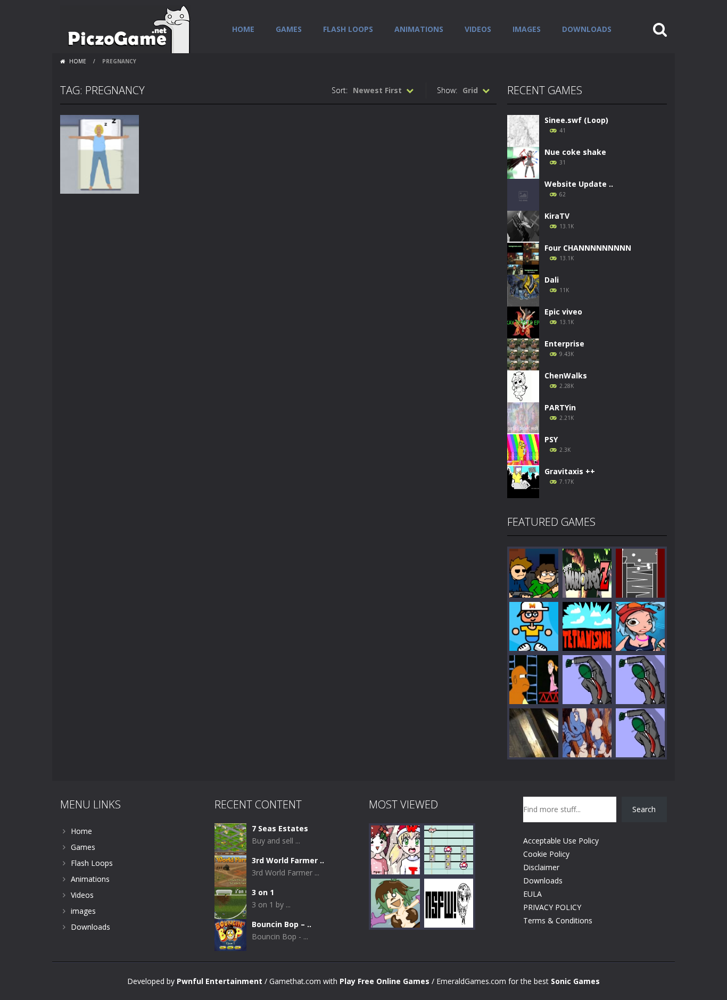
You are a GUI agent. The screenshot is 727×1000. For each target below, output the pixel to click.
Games (289, 29)
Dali (551, 280)
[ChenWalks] (523, 386)
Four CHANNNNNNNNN (587, 248)
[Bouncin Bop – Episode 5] (230, 934)
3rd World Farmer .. (288, 860)
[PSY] (523, 449)
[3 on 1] (230, 902)
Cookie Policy (546, 854)
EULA (532, 894)
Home (243, 29)
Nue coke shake (575, 152)
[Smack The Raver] (640, 626)
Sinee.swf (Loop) (576, 120)
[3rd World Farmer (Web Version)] (230, 870)
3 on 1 (263, 892)
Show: (447, 90)
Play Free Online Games (384, 981)
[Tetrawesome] (587, 626)
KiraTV (556, 216)
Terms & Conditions (557, 920)
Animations (418, 29)
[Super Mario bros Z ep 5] (587, 572)
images (527, 29)
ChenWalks (565, 375)
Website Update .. (578, 184)
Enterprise (564, 343)
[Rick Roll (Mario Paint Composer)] (448, 849)
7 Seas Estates (280, 828)
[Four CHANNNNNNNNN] (523, 258)
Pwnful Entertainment (219, 981)
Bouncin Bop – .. (281, 924)
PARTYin (560, 407)
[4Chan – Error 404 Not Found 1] (448, 902)
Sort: (340, 90)
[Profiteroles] (395, 902)
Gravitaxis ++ (569, 471)
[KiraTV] (523, 226)
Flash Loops (348, 29)
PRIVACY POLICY (552, 907)
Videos (478, 29)
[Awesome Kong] (533, 679)
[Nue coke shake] (523, 162)
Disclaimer (541, 867)
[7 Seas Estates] (230, 838)
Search (644, 809)
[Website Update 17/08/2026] (523, 194)
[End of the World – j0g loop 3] (587, 732)
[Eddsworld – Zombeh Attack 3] (533, 572)
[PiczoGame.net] (125, 28)
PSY (551, 439)
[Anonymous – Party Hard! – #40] (587, 679)
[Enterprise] (523, 354)
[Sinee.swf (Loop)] (523, 130)
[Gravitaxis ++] (523, 481)
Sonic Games (575, 981)
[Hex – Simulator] (640, 572)
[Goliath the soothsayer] (533, 732)
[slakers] (533, 626)
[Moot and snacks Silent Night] (395, 849)
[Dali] (523, 290)
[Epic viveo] (523, 322)
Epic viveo (563, 312)
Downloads (587, 29)
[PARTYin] (523, 417)
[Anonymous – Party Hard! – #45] (640, 679)
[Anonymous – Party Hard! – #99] (640, 732)
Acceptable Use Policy (561, 841)
